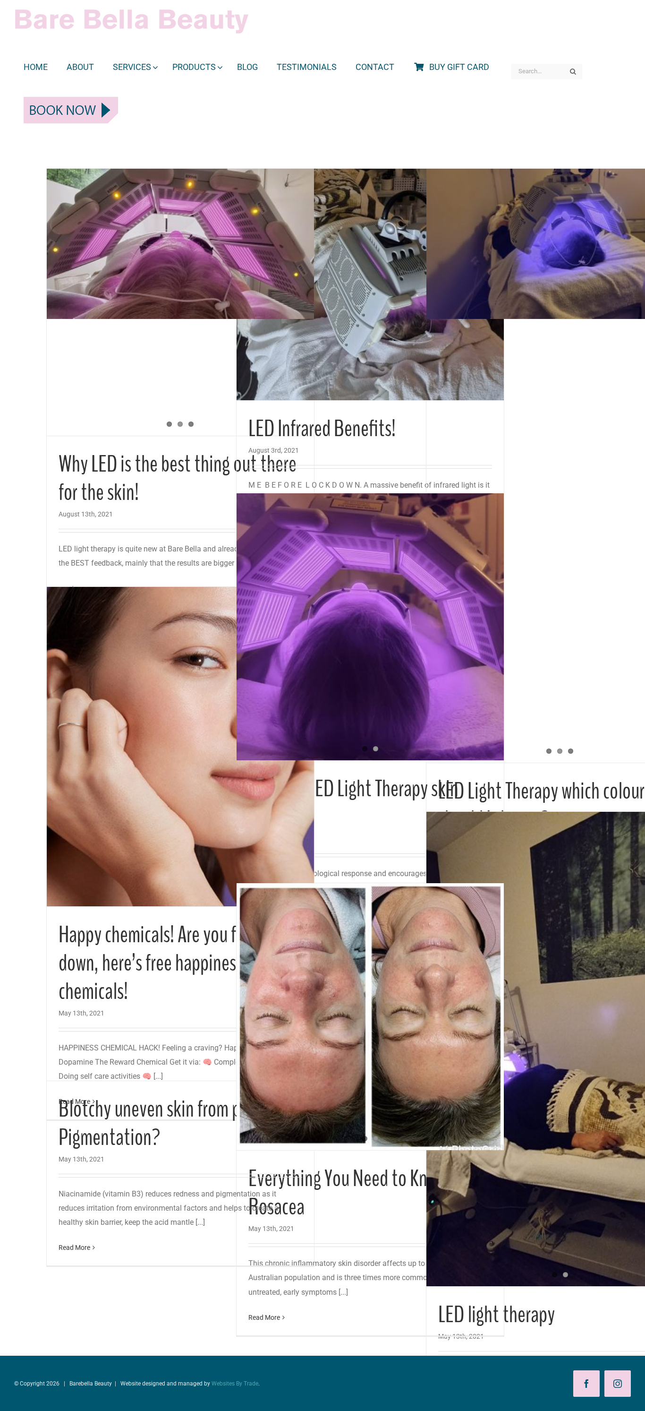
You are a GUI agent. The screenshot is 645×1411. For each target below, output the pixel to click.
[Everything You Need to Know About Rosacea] (370, 1017)
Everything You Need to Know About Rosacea (369, 1193)
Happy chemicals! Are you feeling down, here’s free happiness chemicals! (168, 963)
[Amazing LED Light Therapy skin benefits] (370, 627)
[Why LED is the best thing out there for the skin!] (180, 244)
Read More (264, 1317)
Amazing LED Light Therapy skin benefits (353, 803)
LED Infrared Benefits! (322, 429)
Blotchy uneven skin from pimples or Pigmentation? (180, 1123)
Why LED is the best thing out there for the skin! (178, 478)
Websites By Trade (235, 1383)
